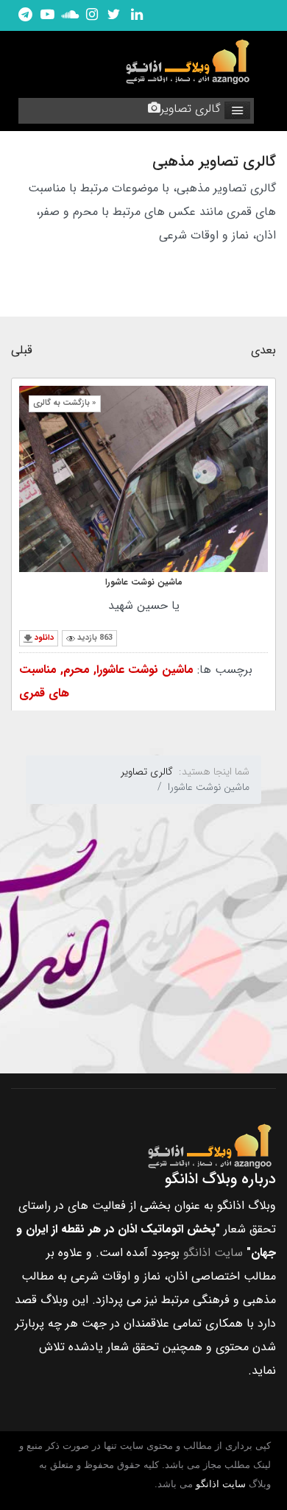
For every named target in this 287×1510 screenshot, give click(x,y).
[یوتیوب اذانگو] (47, 15)
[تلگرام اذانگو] (25, 15)
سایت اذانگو (213, 1252)
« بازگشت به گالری (64, 403)
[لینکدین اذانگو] (136, 15)
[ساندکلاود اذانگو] (70, 15)
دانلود (44, 638)
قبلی (21, 350)
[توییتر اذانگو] (114, 15)
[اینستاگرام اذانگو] (92, 15)
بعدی (263, 350)
